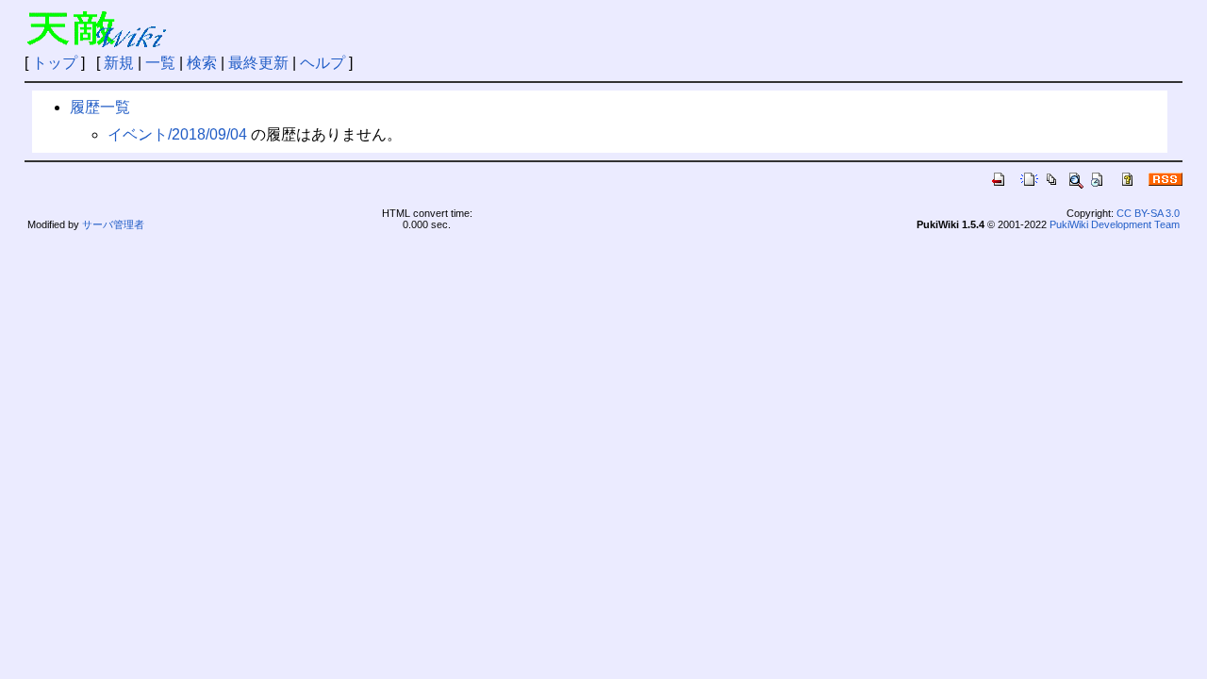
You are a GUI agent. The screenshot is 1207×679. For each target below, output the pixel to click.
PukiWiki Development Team (1115, 224)
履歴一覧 (100, 107)
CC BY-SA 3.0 (1148, 213)
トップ (54, 63)
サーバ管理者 (113, 224)
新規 (119, 63)
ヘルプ (322, 63)
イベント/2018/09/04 (177, 134)
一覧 (160, 63)
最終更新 (258, 63)
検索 (202, 63)
